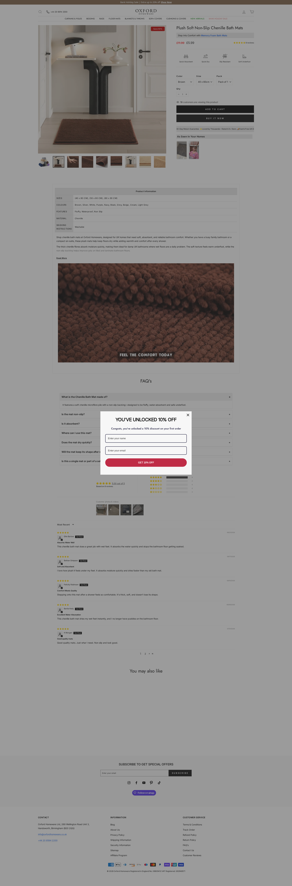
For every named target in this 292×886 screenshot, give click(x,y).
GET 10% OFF (146, 462)
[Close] (188, 415)
